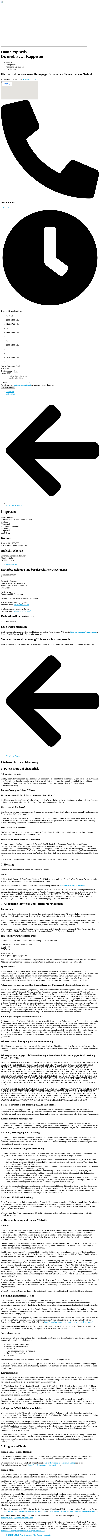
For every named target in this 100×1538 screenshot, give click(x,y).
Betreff (4, 374)
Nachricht (5, 382)
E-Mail (4, 368)
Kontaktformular (29, 79)
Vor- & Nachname (8, 366)
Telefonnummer (7, 371)
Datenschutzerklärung (22, 385)
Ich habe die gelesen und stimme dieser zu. (29, 385)
